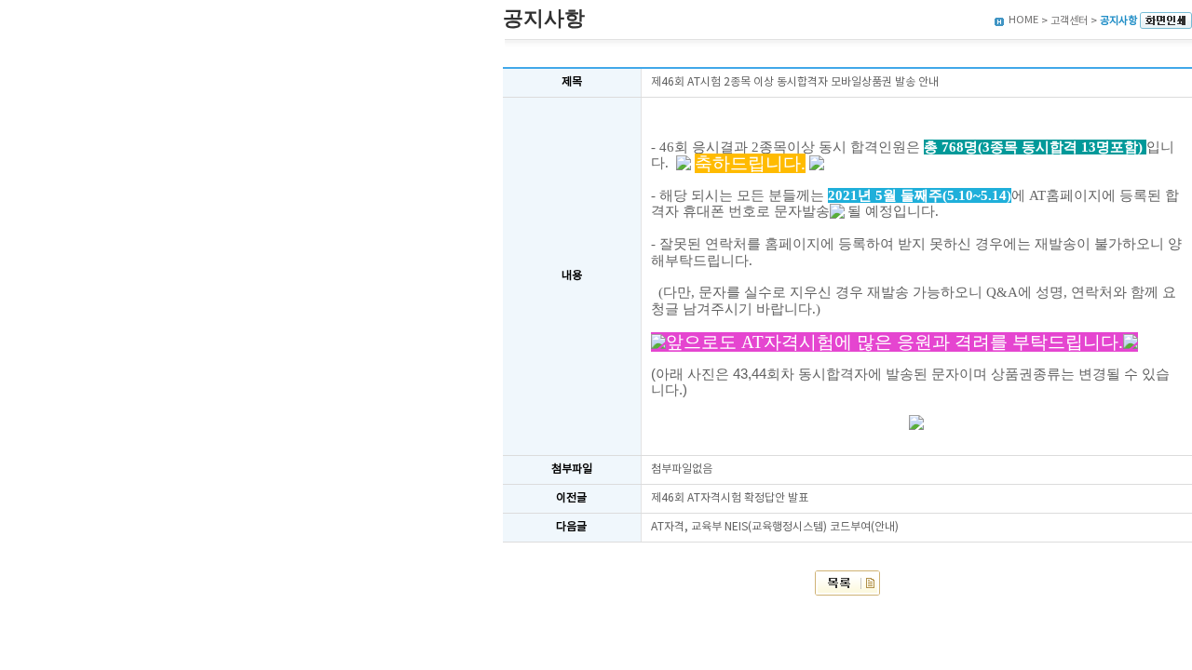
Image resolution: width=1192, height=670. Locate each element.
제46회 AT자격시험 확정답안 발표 (729, 498)
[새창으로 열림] (1166, 21)
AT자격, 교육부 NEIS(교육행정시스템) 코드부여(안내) (775, 527)
